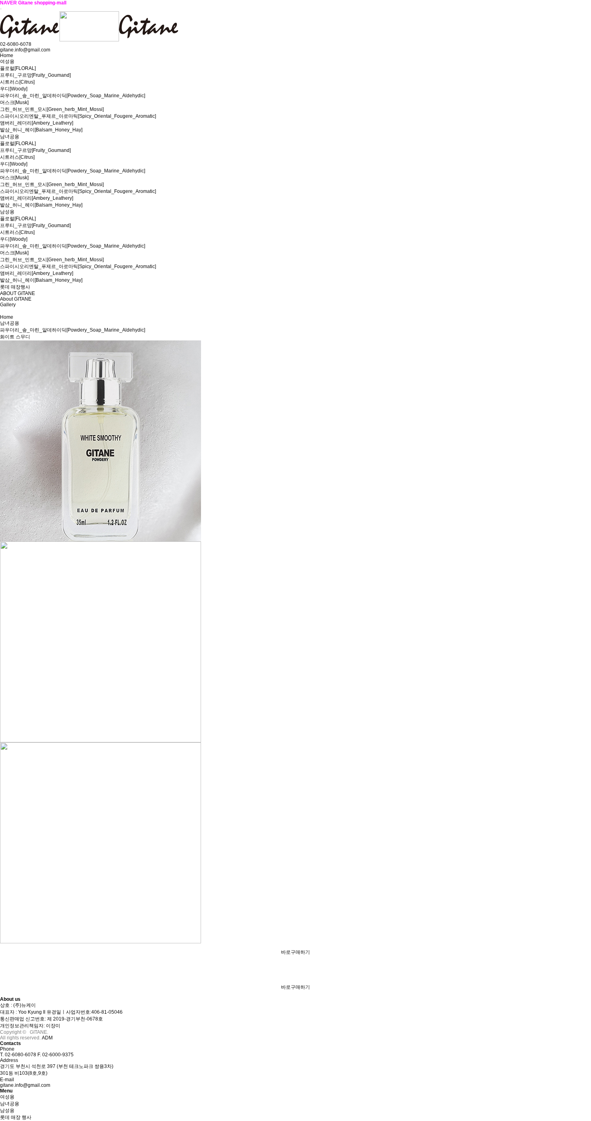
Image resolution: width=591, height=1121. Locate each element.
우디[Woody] (13, 89)
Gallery (8, 304)
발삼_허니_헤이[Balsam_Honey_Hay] (41, 130)
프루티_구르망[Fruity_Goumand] (35, 75)
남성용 (7, 212)
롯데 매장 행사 (15, 1117)
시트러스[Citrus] (17, 82)
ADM (47, 1038)
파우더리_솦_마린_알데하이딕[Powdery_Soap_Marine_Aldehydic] (72, 95)
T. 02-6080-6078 (18, 1054)
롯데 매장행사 (15, 287)
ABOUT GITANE (17, 293)
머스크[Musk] (14, 102)
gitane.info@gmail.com (25, 1085)
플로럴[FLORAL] (18, 68)
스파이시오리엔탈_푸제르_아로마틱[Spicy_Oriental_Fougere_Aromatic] (78, 116)
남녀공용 (9, 136)
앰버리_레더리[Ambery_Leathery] (36, 123)
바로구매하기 (295, 952)
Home (6, 55)
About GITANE (15, 299)
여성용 (7, 61)
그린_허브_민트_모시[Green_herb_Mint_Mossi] (52, 109)
